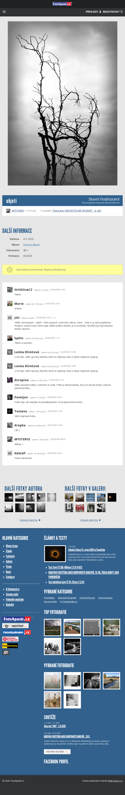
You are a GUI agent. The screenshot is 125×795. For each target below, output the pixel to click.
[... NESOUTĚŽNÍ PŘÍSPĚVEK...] (90, 507)
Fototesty (10, 556)
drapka (20, 425)
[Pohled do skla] (90, 497)
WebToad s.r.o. (115, 780)
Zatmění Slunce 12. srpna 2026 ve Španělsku (86, 550)
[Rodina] (51, 497)
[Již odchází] (101, 497)
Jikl (17, 318)
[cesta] (9, 507)
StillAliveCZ (23, 290)
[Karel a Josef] (69, 507)
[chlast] (30, 507)
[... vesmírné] (112, 497)
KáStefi (19, 453)
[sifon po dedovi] (30, 497)
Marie (19, 304)
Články (9, 551)
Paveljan (21, 397)
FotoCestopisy (105, 597)
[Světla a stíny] (79, 497)
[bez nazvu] (19, 497)
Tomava (20, 411)
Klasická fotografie (67, 597)
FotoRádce (49, 597)
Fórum (9, 566)
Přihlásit (92, 11)
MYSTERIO (18, 210)
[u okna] (19, 507)
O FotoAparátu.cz (68, 601)
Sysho (18, 338)
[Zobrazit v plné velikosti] (62, 103)
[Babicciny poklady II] (41, 497)
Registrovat (111, 11)
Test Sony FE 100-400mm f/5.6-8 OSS (65, 567)
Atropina (21, 380)
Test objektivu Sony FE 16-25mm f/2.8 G (66, 582)
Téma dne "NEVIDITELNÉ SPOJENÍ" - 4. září (76, 210)
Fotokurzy (10, 577)
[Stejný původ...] (69, 497)
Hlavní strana (12, 546)
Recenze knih (50, 601)
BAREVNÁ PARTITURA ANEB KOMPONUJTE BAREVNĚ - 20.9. (67, 736)
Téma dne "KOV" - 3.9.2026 (55, 726)
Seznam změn (12, 594)
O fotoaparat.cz (13, 589)
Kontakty (10, 605)
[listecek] (41, 507)
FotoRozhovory (87, 597)
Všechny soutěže (55, 751)
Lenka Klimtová (26, 352)
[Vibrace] (101, 507)
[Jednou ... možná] (9, 497)
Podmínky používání (15, 599)
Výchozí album (31, 244)
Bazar (8, 572)
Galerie (9, 561)
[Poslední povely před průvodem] (79, 507)
